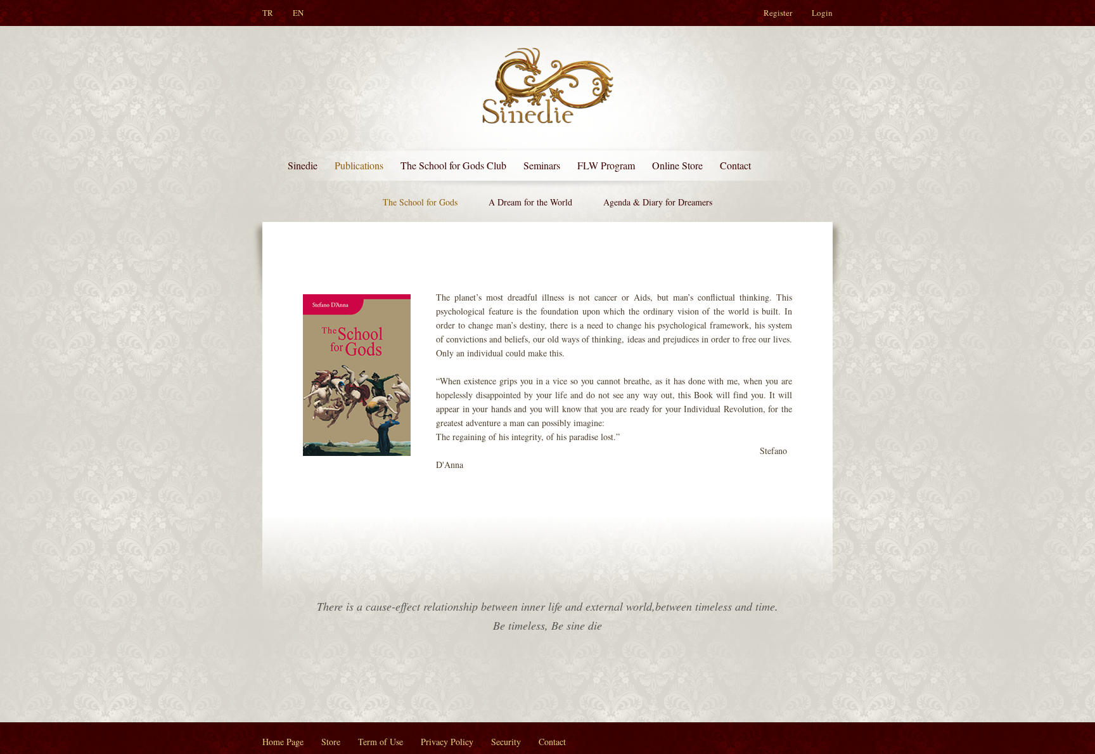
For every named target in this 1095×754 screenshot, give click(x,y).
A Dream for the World (530, 202)
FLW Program (606, 165)
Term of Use (380, 742)
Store (330, 742)
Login (822, 12)
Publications (359, 165)
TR (267, 12)
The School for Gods (420, 202)
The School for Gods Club (453, 165)
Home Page (283, 742)
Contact (735, 165)
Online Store (677, 165)
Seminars (541, 165)
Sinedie (302, 165)
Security (506, 742)
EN (298, 12)
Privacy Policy (447, 742)
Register (778, 12)
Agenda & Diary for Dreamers (657, 202)
